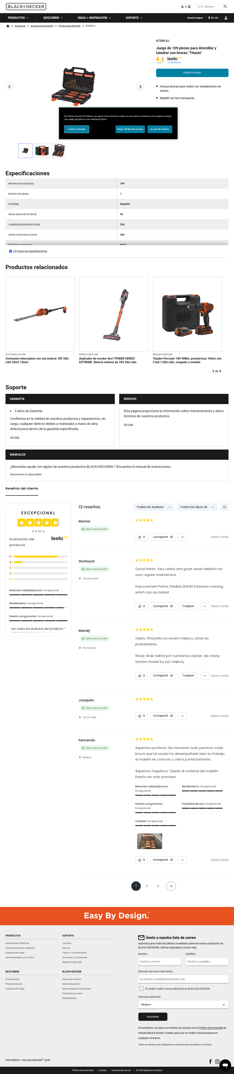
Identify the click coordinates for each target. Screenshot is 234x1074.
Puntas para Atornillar (69, 26)
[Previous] (9, 87)
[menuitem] (18, 18)
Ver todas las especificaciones (30, 251)
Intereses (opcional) (149, 996)
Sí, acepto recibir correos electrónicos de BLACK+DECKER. (178, 988)
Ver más (14, 437)
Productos (16, 18)
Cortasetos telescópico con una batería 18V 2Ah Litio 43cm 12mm (37, 360)
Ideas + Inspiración (92, 18)
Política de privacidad (211, 1027)
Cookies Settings (76, 129)
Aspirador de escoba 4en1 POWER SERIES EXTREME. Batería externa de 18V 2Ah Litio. (108, 360)
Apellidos (191, 953)
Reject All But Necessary (130, 129)
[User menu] (226, 18)
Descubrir (51, 18)
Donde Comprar (195, 18)
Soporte (132, 18)
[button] (210, 1061)
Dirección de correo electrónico (155, 971)
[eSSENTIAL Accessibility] (186, 6)
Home (8, 26)
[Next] (140, 87)
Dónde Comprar (192, 72)
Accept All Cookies (159, 129)
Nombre (142, 953)
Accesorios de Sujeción (42, 26)
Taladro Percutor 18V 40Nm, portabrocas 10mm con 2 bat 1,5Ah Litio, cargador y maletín (187, 360)
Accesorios (20, 26)
